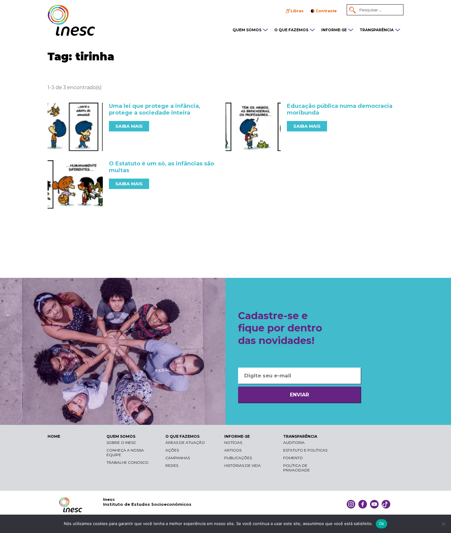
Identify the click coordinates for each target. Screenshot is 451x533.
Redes (171, 465)
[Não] (443, 524)
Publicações (238, 458)
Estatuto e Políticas (305, 450)
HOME (54, 436)
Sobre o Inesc (121, 442)
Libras (297, 11)
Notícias (233, 442)
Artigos (232, 450)
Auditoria (294, 442)
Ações (172, 450)
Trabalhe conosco (127, 462)
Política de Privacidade (296, 467)
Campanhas (177, 458)
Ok (381, 523)
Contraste (326, 11)
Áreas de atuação (185, 442)
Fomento (293, 458)
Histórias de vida (242, 465)
